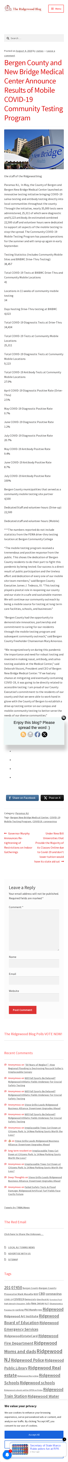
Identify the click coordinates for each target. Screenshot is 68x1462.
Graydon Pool (56, 1299)
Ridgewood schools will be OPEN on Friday (23, 1390)
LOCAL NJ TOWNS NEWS (21, 1247)
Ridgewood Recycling (27, 1376)
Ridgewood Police (27, 1360)
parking (19, 1309)
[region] (34, 1431)
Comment (16, 907)
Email (12, 974)
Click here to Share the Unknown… (24, 1234)
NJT (47, 1303)
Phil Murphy (31, 1309)
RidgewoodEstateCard (21, 1336)
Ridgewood (53, 1309)
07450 (16, 1287)
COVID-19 (8, 1299)
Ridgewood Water (43, 1396)
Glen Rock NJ (43, 1299)
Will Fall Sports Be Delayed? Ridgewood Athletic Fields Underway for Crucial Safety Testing (35, 1081)
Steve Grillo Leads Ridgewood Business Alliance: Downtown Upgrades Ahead (34, 1106)
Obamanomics (56, 1303)
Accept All (34, 1434)
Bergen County (30, 1288)
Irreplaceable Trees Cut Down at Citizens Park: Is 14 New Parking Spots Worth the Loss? (35, 1131)
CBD (42, 1293)
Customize (34, 1444)
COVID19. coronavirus (44, 821)
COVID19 (18, 1299)
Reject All (34, 1454)
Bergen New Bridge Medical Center (29, 817)
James (40, 50)
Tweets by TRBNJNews (17, 1207)
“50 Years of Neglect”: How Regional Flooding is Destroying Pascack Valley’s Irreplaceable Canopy (35, 1068)
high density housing (14, 1303)
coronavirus (54, 1294)
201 (7, 1287)
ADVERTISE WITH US (19, 1253)
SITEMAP (13, 1259)
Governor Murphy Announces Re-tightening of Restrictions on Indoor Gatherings (18, 842)
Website (14, 991)
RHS (40, 1310)
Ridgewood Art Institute (21, 1316)
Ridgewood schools (37, 1382)
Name (12, 957)
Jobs (28, 1303)
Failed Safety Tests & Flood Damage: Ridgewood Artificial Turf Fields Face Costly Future (34, 1190)
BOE (36, 1294)
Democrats (30, 1299)
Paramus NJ (22, 813)
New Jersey (37, 1303)
